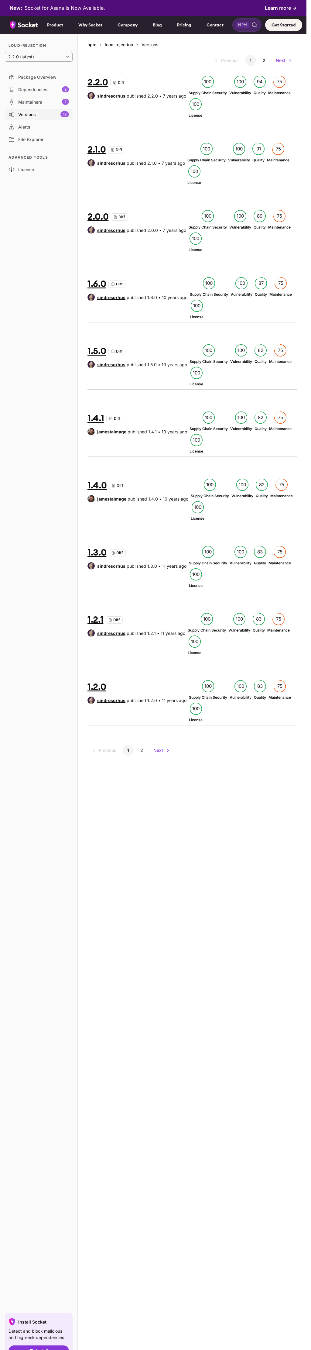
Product (55, 25)
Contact (215, 25)
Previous (230, 60)
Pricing (184, 25)
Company (128, 25)
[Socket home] (24, 24)
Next (280, 60)
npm (91, 44)
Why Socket (90, 25)
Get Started (284, 25)
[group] (106, 95)
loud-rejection (119, 44)
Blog (157, 25)
